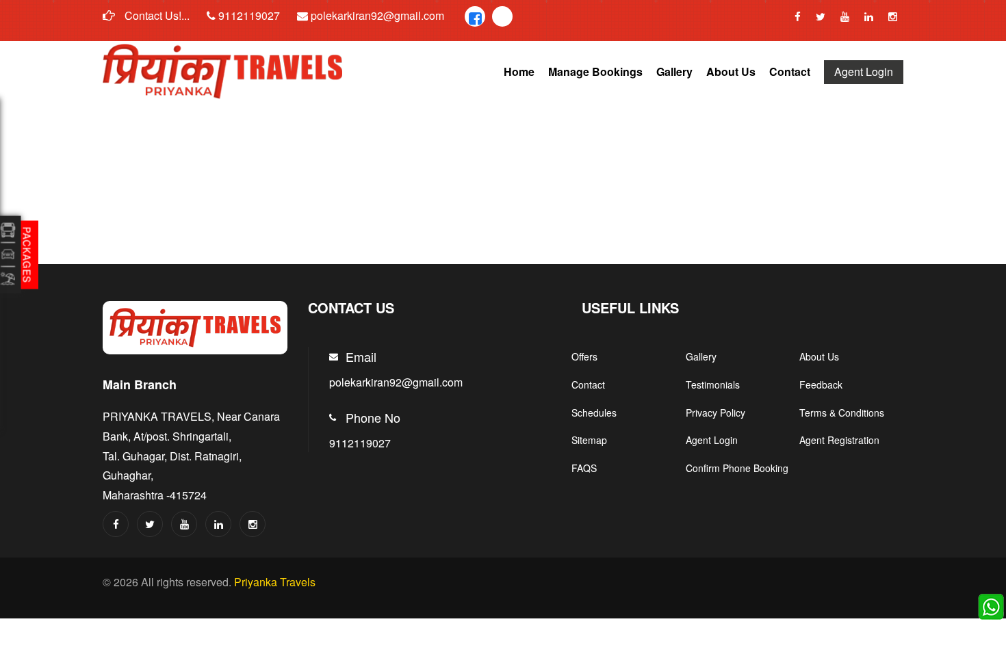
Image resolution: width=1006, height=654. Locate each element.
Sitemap (589, 440)
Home (519, 71)
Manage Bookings (595, 71)
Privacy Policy (715, 412)
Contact (789, 71)
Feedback (820, 384)
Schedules (594, 412)
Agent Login (863, 71)
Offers (584, 356)
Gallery (674, 71)
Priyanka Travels (274, 582)
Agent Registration (839, 440)
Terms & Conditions (841, 412)
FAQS (584, 468)
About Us (731, 71)
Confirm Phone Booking (737, 468)
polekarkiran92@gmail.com (376, 15)
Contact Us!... (156, 15)
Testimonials (713, 384)
